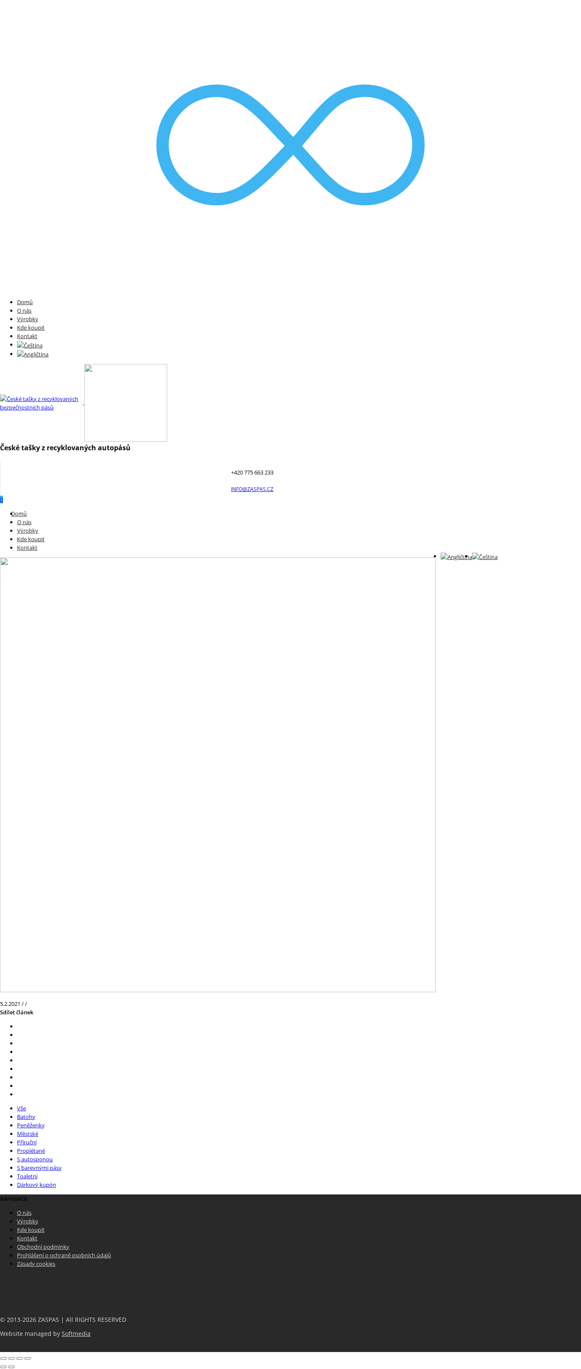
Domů (25, 302)
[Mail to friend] (19, 1069)
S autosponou (35, 1159)
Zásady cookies (36, 1263)
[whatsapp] (19, 1086)
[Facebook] (19, 1035)
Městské (27, 1134)
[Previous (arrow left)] (3, 1367)
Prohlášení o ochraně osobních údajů (64, 1255)
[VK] (19, 1043)
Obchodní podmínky (43, 1246)
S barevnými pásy (39, 1167)
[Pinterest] (19, 1052)
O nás (24, 310)
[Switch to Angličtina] (32, 354)
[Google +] (19, 1060)
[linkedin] (19, 1077)
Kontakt (27, 336)
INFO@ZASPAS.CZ (252, 489)
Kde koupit (31, 327)
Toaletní (27, 1176)
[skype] (19, 1094)
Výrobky (27, 319)
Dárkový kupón (36, 1184)
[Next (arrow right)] (11, 1367)
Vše (21, 1108)
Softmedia (76, 1334)
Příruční (27, 1142)
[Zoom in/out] (27, 1358)
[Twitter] (19, 1026)
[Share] (11, 1358)
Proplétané (31, 1150)
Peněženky (31, 1125)
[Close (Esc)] (3, 1358)
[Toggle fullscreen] (19, 1358)
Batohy (26, 1117)
